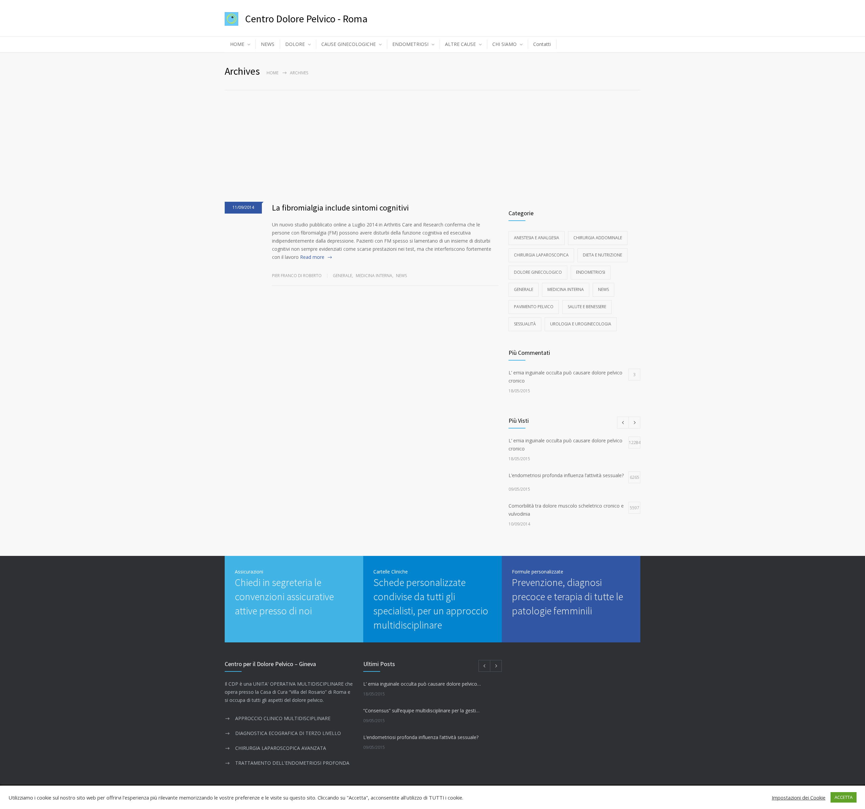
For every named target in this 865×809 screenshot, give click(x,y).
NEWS (267, 44)
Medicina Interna (374, 275)
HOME (237, 44)
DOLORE (295, 44)
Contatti (542, 44)
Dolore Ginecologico (538, 272)
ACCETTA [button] (843, 797)
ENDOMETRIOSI (410, 44)
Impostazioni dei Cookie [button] (798, 797)
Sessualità (525, 324)
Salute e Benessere (587, 307)
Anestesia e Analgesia (536, 238)
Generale (342, 275)
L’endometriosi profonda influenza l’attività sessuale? (420, 737)
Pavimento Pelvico (533, 307)
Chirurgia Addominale (597, 238)
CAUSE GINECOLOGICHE (348, 44)
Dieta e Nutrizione (602, 255)
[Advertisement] (432, 141)
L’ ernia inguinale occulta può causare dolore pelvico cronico (422, 684)
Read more (312, 257)
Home (272, 73)
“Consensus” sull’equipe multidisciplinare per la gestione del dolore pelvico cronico (422, 710)
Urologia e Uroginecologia (580, 324)
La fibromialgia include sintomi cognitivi (340, 207)
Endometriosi (590, 272)
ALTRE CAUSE (460, 44)
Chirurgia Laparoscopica (541, 255)
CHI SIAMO (504, 44)
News (401, 275)
